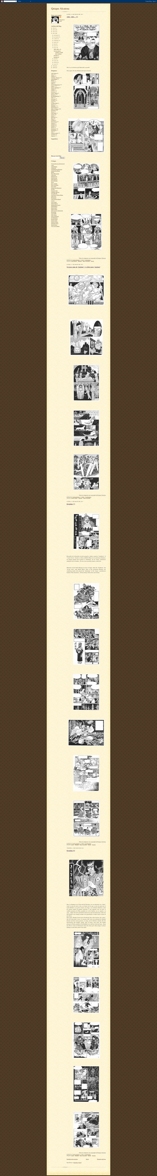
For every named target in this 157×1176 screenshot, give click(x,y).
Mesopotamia (54, 107)
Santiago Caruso (54, 222)
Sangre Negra (54, 121)
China (52, 83)
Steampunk (53, 128)
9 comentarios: (87, 1154)
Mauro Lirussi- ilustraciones (57, 210)
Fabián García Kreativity (56, 188)
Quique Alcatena (60, 8)
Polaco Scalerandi (55, 216)
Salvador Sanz (54, 220)
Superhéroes (53, 130)
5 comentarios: (87, 260)
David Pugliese (54, 180)
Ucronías (53, 134)
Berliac (52, 172)
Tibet (52, 131)
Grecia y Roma (54, 93)
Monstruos (53, 110)
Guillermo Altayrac (55, 192)
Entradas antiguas (101, 1159)
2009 (54, 67)
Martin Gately (54, 207)
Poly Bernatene (54, 217)
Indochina (53, 99)
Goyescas (53, 92)
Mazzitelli (53, 106)
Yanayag (53, 136)
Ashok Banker (54, 79)
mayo (55, 47)
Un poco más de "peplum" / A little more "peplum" (58, 52)
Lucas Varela (54, 202)
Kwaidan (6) (56, 57)
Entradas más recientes (72, 1159)
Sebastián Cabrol (54, 223)
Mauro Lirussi (54, 209)
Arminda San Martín (55, 171)
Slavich (52, 127)
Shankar (53, 126)
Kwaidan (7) (56, 55)
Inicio (87, 1159)
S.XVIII (53, 120)
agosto (55, 42)
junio (55, 45)
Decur (52, 182)
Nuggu (52, 111)
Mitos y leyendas (54, 109)
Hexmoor (53, 94)
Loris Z (52, 200)
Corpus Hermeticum (55, 84)
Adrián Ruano (54, 166)
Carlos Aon (53, 175)
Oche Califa (53, 113)
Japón (52, 101)
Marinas (53, 104)
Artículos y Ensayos (55, 77)
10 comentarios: (87, 843)
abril (55, 58)
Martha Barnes (54, 206)
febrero (55, 62)
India (52, 97)
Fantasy (52, 86)
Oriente (52, 114)
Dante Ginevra (54, 179)
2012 (54, 31)
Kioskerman (53, 197)
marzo (55, 60)
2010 (54, 66)
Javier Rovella (54, 193)
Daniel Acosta (54, 176)
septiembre (56, 40)
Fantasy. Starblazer (55, 87)
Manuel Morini (54, 203)
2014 (54, 28)
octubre (55, 38)
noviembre (56, 37)
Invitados (53, 100)
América (53, 76)
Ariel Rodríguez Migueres (56, 169)
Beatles (52, 80)
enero (55, 64)
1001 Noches (54, 73)
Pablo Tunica (54, 215)
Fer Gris (53, 189)
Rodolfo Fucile (54, 219)
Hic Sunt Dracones (55, 96)
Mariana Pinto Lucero (55, 205)
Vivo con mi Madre (55, 226)
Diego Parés (53, 186)
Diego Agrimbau (54, 185)
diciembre (56, 35)
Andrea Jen (53, 168)
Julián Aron (53, 196)
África (52, 74)
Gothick (53, 90)
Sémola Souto (54, 225)
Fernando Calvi (54, 190)
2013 (54, 30)
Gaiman (53, 89)
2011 (54, 33)
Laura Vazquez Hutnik (56, 199)
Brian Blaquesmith (55, 173)
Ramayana (53, 117)
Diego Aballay (54, 183)
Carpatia (53, 82)
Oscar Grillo (53, 213)
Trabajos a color (54, 133)
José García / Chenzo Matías (57, 195)
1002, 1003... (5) (57, 49)
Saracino (53, 123)
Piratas (52, 116)
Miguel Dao (53, 212)
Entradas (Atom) (77, 1162)
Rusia (52, 118)
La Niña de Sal (54, 103)
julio (55, 44)
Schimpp (53, 124)
